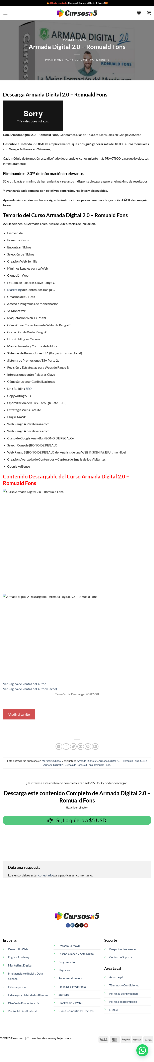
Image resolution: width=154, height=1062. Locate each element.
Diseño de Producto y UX (23, 1003)
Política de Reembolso (123, 1001)
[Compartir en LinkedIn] (95, 746)
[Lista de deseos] (139, 13)
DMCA (113, 1010)
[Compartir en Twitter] (73, 746)
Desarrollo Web (18, 949)
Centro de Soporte (120, 957)
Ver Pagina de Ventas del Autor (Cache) (30, 689)
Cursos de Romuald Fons (79, 764)
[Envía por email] (80, 746)
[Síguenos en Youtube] (86, 925)
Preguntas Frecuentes (122, 949)
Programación (67, 962)
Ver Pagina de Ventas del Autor (24, 684)
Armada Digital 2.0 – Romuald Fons (118, 760)
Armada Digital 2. (87, 760)
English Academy (18, 957)
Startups (64, 994)
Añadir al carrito (19, 714)
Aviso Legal (116, 977)
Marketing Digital (20, 965)
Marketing (14, 289)
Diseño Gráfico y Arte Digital (76, 953)
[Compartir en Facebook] (66, 746)
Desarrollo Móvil (69, 945)
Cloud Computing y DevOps (76, 1011)
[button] (5, 13)
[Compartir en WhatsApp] (59, 746)
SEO (29, 388)
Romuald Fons (102, 764)
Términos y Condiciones (124, 985)
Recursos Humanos (71, 978)
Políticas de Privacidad (123, 993)
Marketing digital (77, 39)
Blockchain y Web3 (70, 1003)
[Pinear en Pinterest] (88, 746)
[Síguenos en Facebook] (68, 925)
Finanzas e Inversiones (72, 986)
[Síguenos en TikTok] (77, 925)
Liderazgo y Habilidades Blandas (28, 995)
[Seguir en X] (81, 925)
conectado (45, 875)
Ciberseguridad (17, 987)
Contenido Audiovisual (22, 1011)
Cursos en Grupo (96, 60)
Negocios (64, 970)
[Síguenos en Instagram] (72, 925)
